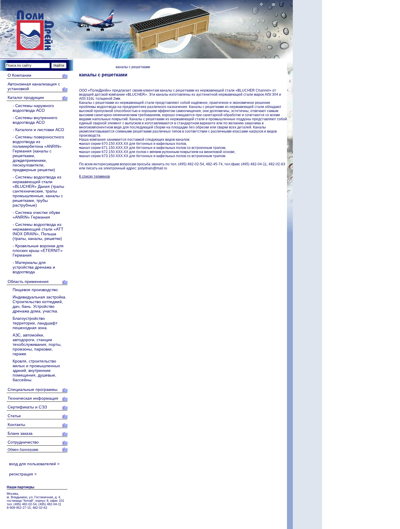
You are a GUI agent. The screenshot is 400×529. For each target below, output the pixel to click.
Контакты (16, 424)
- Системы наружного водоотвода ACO (33, 108)
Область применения (28, 281)
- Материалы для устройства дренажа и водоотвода (34, 267)
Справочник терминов (95, 67)
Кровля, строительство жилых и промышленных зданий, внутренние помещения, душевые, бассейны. (36, 370)
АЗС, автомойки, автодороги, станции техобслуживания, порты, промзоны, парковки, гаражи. (37, 344)
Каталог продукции (26, 97)
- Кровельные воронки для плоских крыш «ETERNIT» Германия (38, 250)
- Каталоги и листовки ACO (38, 129)
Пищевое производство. (36, 289)
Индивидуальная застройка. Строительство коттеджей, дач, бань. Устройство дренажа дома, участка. (39, 304)
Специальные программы (32, 389)
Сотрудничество (23, 442)
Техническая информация (33, 398)
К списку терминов (94, 176)
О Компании (19, 75)
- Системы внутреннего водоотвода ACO (35, 120)
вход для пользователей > (33, 463)
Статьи (14, 415)
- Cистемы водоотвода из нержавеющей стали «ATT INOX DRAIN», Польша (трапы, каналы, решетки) (38, 231)
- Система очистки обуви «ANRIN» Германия (36, 214)
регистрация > (22, 474)
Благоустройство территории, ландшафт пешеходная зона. (35, 323)
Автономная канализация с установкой (34, 86)
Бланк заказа (20, 433)
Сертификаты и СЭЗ (27, 407)
